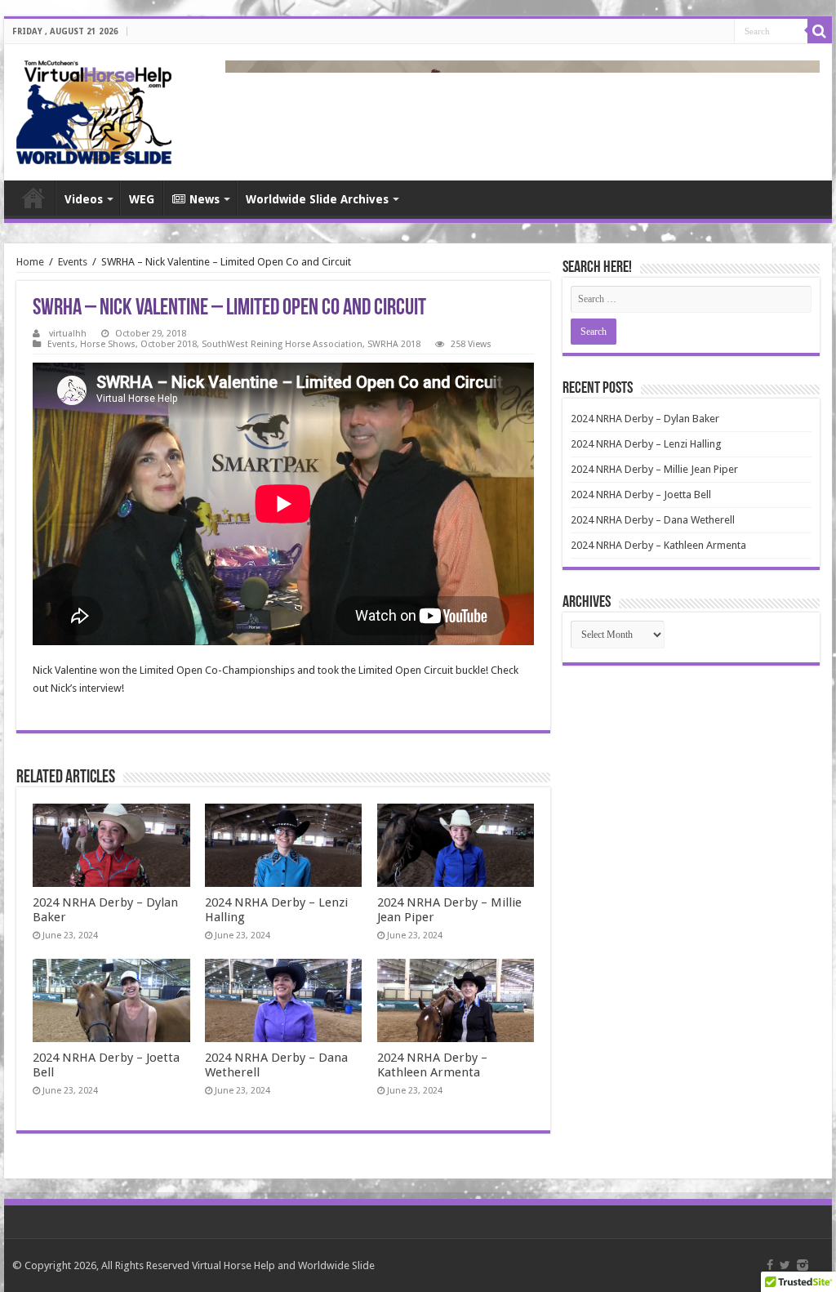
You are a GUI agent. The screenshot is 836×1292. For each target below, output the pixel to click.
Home (33, 197)
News (204, 199)
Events (72, 262)
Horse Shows (108, 344)
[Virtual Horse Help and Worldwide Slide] (93, 109)
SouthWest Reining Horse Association (282, 344)
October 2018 (168, 344)
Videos (83, 199)
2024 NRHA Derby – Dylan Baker (645, 418)
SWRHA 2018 (393, 344)
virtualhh (68, 333)
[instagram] (802, 1265)
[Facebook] (770, 1265)
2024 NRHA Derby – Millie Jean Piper (654, 469)
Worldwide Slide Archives (317, 199)
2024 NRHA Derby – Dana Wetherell (653, 520)
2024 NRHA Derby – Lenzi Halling (646, 444)
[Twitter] (785, 1265)
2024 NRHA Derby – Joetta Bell (641, 494)
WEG (141, 199)
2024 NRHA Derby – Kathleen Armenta (432, 1065)
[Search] (819, 31)
